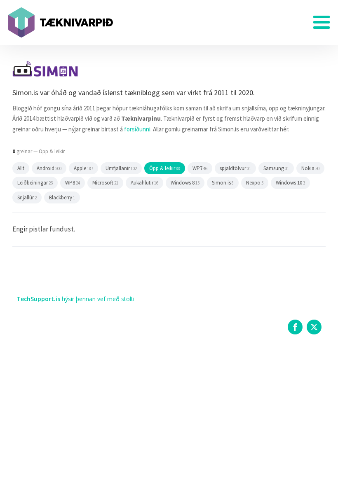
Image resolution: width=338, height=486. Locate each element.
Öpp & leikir (164, 168)
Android (49, 168)
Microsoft (105, 182)
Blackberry (62, 197)
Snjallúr (27, 197)
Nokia (310, 168)
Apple (83, 168)
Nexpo (254, 182)
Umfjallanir (121, 168)
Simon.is (223, 182)
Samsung (276, 168)
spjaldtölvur (235, 168)
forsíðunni (137, 129)
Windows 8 (185, 182)
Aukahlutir (144, 182)
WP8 (72, 182)
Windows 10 (290, 182)
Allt (20, 168)
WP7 (199, 168)
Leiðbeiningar (35, 182)
